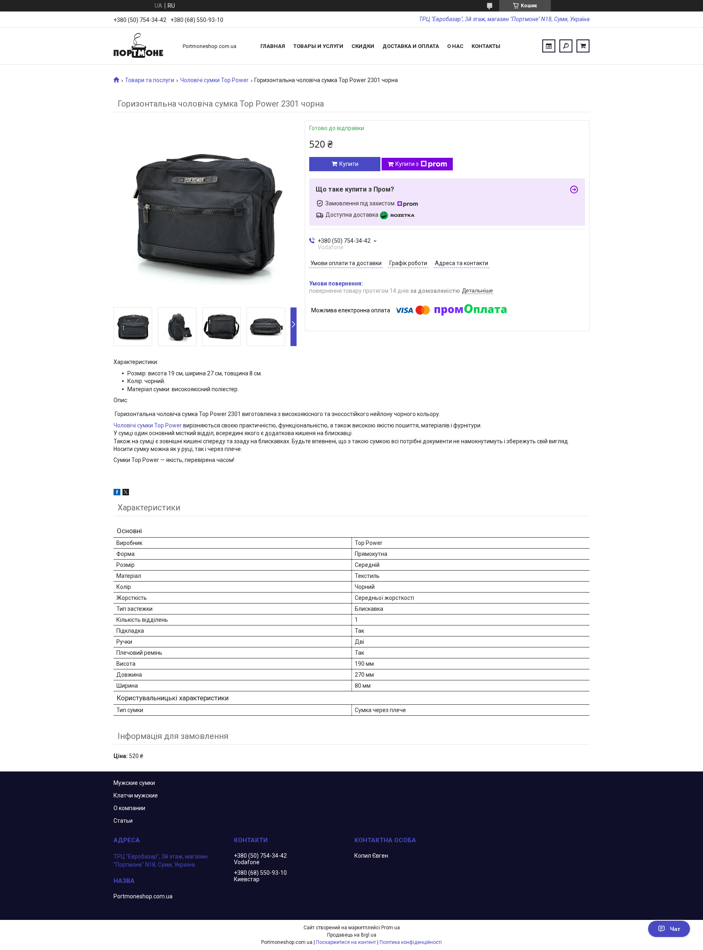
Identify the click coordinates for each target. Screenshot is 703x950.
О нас (455, 46)
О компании (129, 808)
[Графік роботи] (548, 45)
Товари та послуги (149, 80)
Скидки (363, 46)
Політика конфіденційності (411, 942)
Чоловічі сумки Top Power (214, 80)
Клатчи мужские (136, 795)
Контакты (486, 46)
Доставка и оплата (410, 46)
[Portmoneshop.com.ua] (144, 46)
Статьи (123, 820)
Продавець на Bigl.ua (351, 935)
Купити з (407, 164)
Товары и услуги (318, 46)
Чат (675, 929)
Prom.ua (390, 927)
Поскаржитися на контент (346, 942)
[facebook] (117, 493)
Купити (348, 164)
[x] (125, 493)
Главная (272, 46)
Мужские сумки (134, 783)
